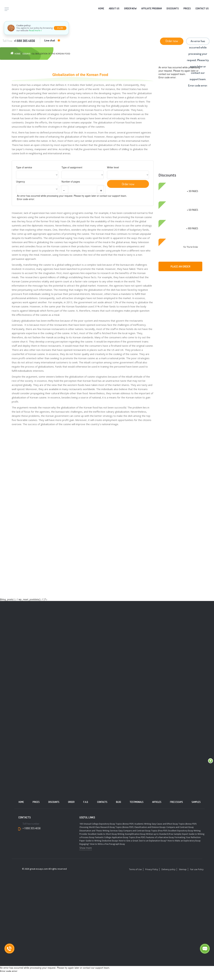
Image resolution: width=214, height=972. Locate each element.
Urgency (20, 181)
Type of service (24, 167)
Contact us (202, 8)
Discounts (173, 8)
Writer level (113, 167)
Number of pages (71, 181)
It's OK (60, 28)
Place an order (180, 266)
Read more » (35, 30)
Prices (187, 8)
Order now (171, 41)
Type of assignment (72, 167)
